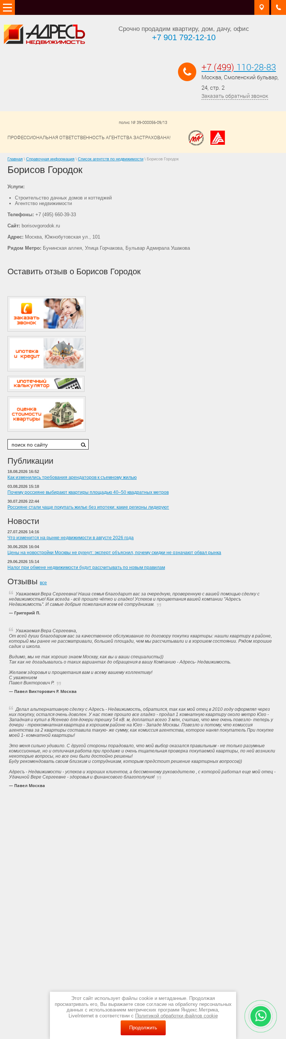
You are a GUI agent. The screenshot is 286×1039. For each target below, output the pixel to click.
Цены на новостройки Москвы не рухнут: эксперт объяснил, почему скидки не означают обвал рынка (114, 552)
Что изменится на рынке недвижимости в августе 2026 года (70, 537)
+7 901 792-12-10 (184, 37)
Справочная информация (50, 159)
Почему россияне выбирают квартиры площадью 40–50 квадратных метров (88, 492)
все (43, 582)
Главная (15, 159)
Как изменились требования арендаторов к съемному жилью (72, 477)
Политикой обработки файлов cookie (176, 1016)
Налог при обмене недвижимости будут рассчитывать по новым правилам (86, 567)
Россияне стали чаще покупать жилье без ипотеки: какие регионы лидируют (88, 507)
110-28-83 (238, 67)
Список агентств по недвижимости (110, 159)
